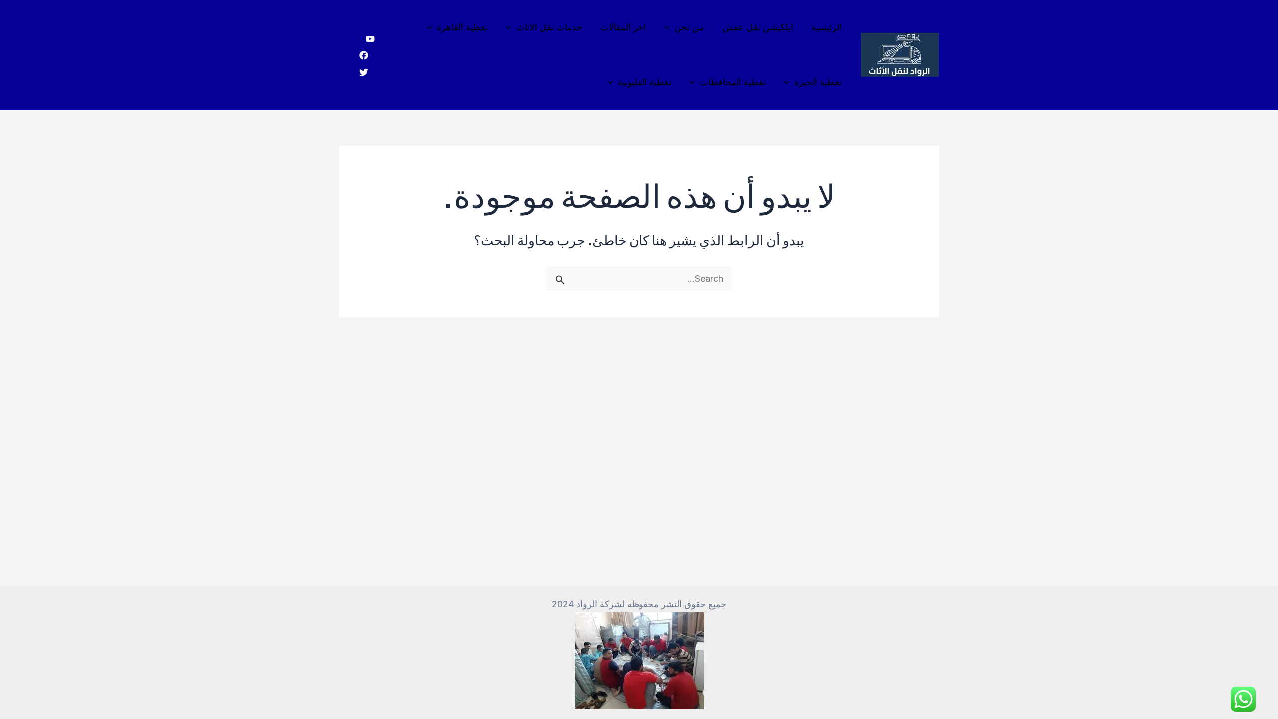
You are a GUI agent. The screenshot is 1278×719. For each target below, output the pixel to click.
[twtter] (363, 72)
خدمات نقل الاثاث (549, 27)
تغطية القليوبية (644, 82)
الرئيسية (826, 27)
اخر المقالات (623, 27)
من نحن (689, 27)
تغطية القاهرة (462, 27)
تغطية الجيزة (818, 82)
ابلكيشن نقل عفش (757, 27)
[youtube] (370, 38)
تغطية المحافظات (733, 82)
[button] (669, 27)
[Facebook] (363, 55)
